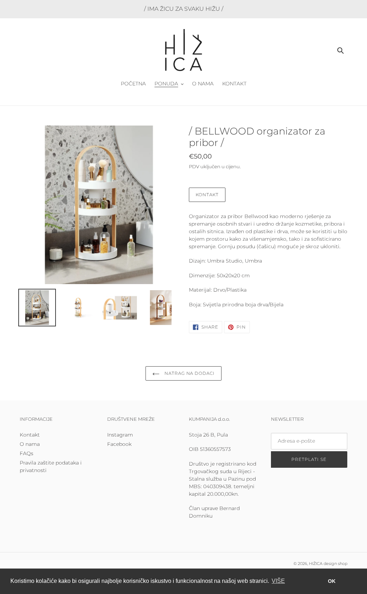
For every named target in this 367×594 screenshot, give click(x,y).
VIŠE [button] (278, 581)
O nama (30, 444)
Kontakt (207, 194)
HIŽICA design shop (328, 563)
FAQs (26, 453)
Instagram (120, 435)
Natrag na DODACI (189, 373)
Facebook (119, 444)
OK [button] (331, 581)
